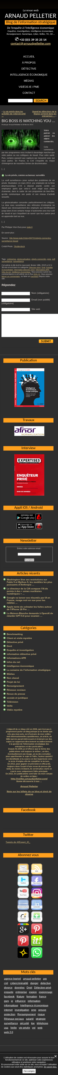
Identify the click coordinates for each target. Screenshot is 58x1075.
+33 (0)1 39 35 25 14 (32, 40)
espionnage (45, 992)
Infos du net (6, 272)
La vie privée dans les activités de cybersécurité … (14, 113)
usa (6, 1027)
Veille (10, 706)
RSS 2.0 (37, 274)
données (19, 987)
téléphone (42, 1023)
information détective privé (24, 270)
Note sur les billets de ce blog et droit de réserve (29, 792)
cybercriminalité (19, 983)
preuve (42, 1010)
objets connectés (38, 259)
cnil (6, 983)
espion (33, 992)
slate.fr (30, 227)
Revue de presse (16, 694)
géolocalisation (23, 259)
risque (41, 1014)
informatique (11, 1005)
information (34, 1001)
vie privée (24, 1027)
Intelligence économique (29, 74)
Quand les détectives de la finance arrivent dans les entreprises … (44, 113)
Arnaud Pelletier (29, 786)
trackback (35, 276)
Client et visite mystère (19, 638)
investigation (22, 1010)
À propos (29, 62)
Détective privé (35, 267)
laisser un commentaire (11, 276)
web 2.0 (8, 1032)
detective (45, 983)
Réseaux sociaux (16, 690)
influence (20, 1001)
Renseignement (15, 686)
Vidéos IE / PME (29, 86)
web (40, 1027)
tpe (33, 1023)
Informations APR (42, 270)
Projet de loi (13, 682)
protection (9, 1014)
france (42, 996)
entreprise (11, 259)
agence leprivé (12, 978)
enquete (8, 992)
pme (49, 259)
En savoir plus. (50, 1067)
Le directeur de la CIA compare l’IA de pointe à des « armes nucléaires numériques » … (27, 591)
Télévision (12, 702)
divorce (8, 987)
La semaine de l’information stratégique (29, 670)
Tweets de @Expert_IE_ (18, 842)
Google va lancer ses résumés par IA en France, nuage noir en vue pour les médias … (28, 600)
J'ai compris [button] (29, 1071)
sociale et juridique (17, 698)
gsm (6, 1001)
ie (12, 1001)
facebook (9, 996)
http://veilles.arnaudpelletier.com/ (29, 778)
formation (31, 996)
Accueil (29, 56)
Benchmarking (15, 634)
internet (8, 1010)
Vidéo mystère (14, 709)
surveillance (18, 261)
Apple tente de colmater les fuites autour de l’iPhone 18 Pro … (29, 608)
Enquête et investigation (20, 650)
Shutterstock (19, 246)
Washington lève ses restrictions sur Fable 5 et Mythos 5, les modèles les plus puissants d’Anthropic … (29, 582)
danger (34, 983)
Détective (28, 68)
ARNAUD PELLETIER (30, 16)
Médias (29, 80)
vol (33, 1027)
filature (20, 996)
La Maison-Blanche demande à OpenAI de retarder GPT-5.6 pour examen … (30, 614)
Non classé (13, 678)
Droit (43, 267)
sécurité (24, 1023)
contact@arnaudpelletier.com (31, 43)
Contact (29, 93)
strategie (41, 1019)
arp (45, 978)
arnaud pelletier (32, 978)
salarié (30, 1019)
